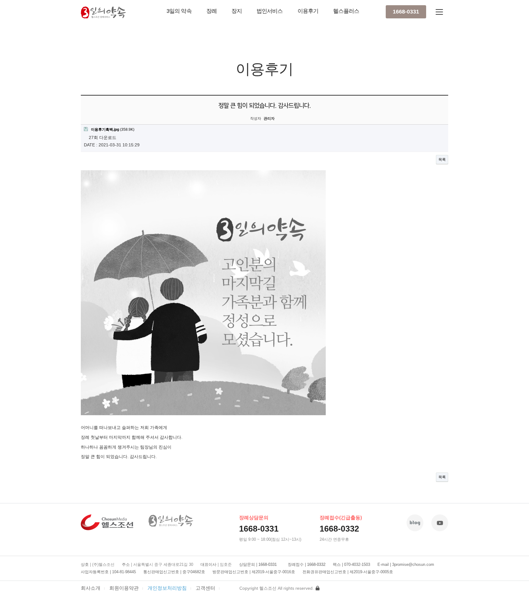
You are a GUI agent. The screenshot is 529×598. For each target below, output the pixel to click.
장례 (211, 11)
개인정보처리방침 (167, 588)
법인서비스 (270, 11)
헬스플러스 (346, 11)
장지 (236, 11)
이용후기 (308, 11)
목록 (442, 159)
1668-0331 (406, 12)
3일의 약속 (179, 11)
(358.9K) (112, 129)
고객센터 (205, 588)
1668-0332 (339, 528)
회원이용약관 (124, 588)
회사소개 (90, 588)
